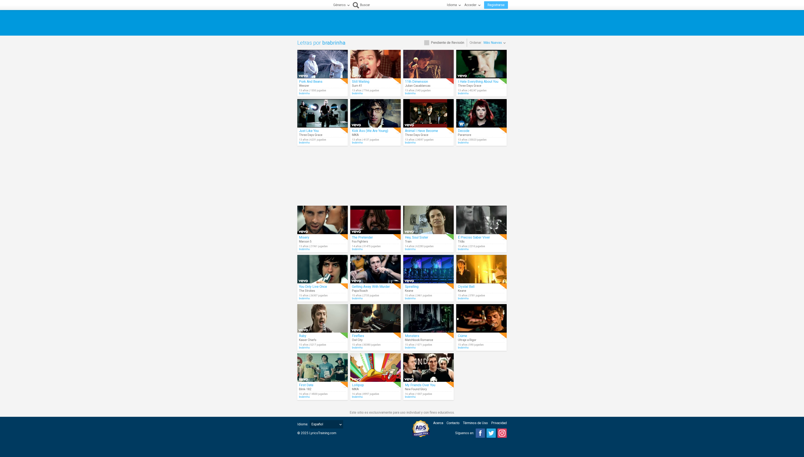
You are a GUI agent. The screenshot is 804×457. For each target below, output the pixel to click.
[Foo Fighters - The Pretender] (375, 220)
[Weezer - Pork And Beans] (322, 64)
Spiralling (412, 287)
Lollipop (358, 385)
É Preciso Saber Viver (474, 237)
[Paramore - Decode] (481, 113)
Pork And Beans (310, 82)
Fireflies (358, 336)
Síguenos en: (464, 433)
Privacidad (499, 423)
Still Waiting (360, 82)
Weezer (304, 85)
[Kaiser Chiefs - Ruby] (322, 318)
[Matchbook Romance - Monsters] (428, 318)
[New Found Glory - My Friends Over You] (428, 367)
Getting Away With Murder (371, 287)
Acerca (438, 423)
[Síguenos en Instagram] (502, 433)
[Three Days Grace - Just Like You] (322, 113)
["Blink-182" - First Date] (322, 367)
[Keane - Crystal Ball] (481, 269)
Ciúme (462, 336)
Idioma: (302, 424)
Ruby (302, 336)
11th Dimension (416, 82)
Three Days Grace (469, 85)
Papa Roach (360, 290)
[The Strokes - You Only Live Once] (322, 269)
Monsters (412, 336)
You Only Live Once (313, 287)
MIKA (355, 135)
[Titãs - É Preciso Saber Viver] (481, 220)
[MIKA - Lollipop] (375, 367)
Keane (409, 290)
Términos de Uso (475, 423)
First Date (306, 385)
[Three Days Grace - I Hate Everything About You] (481, 64)
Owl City (357, 340)
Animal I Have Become (421, 131)
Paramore (464, 135)
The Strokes (307, 290)
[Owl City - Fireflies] (375, 318)
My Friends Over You (420, 385)
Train (408, 241)
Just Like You (309, 131)
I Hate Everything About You (478, 82)
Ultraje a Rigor (467, 340)
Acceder (470, 5)
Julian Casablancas (417, 85)
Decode (463, 131)
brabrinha (304, 93)
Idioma (452, 5)
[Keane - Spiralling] (428, 269)
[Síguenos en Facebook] (480, 433)
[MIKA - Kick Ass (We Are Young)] (375, 113)
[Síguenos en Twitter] (491, 433)
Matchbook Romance (419, 340)
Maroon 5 (305, 241)
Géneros (339, 5)
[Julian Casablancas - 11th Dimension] (428, 64)
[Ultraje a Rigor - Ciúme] (481, 318)
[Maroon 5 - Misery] (322, 220)
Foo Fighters (360, 241)
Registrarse (496, 5)
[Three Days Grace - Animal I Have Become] (428, 113)
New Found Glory (416, 389)
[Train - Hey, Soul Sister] (428, 220)
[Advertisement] (402, 22)
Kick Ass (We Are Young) (370, 131)
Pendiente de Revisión (447, 43)
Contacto (453, 423)
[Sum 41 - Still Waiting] (375, 64)
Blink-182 (305, 389)
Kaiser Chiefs (307, 340)
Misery (304, 237)
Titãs (461, 241)
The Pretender (362, 237)
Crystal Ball (466, 287)
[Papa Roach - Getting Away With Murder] (375, 269)
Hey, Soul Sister (416, 237)
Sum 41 (357, 85)
